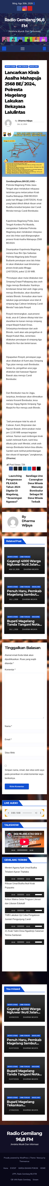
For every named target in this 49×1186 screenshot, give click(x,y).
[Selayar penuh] (40, 850)
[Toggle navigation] (22, 48)
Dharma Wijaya (25, 121)
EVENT (13, 1168)
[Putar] (8, 850)
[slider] (39, 878)
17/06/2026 (14, 1110)
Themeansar (24, 1161)
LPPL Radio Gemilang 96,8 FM (24, 1174)
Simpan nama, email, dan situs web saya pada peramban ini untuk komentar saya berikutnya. (24, 774)
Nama (8, 726)
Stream (35, 1180)
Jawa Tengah (23, 66)
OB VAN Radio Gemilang (20, 1180)
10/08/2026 (14, 1017)
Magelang (34, 66)
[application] (24, 842)
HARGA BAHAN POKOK (28, 1168)
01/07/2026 (14, 1048)
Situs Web (10, 753)
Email (8, 739)
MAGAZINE (35, 617)
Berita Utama (11, 66)
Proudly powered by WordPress (16, 1158)
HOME (43, 1168)
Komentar (10, 669)
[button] (40, 48)
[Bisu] (36, 850)
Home (5, 1168)
